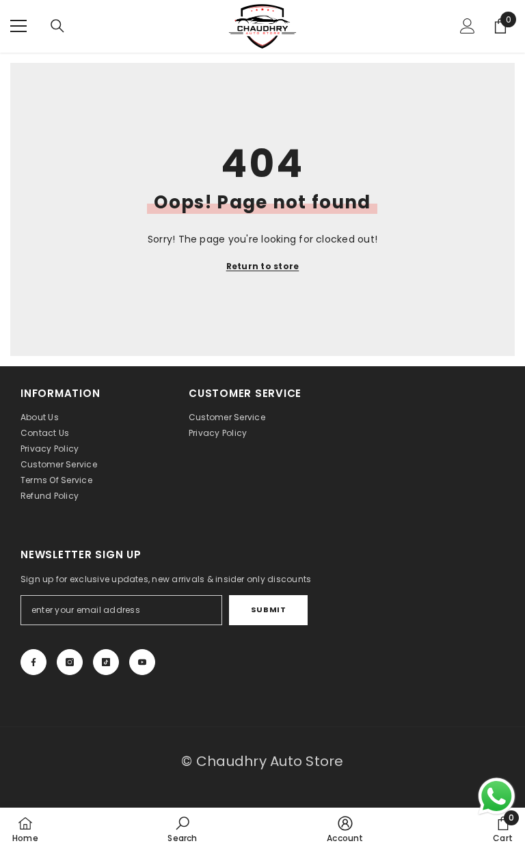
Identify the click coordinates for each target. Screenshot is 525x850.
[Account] (467, 25)
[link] (182, 828)
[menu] (18, 26)
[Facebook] (33, 662)
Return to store (262, 266)
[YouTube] (142, 662)
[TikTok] (106, 662)
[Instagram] (70, 662)
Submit (268, 609)
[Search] (57, 26)
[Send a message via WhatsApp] (496, 796)
